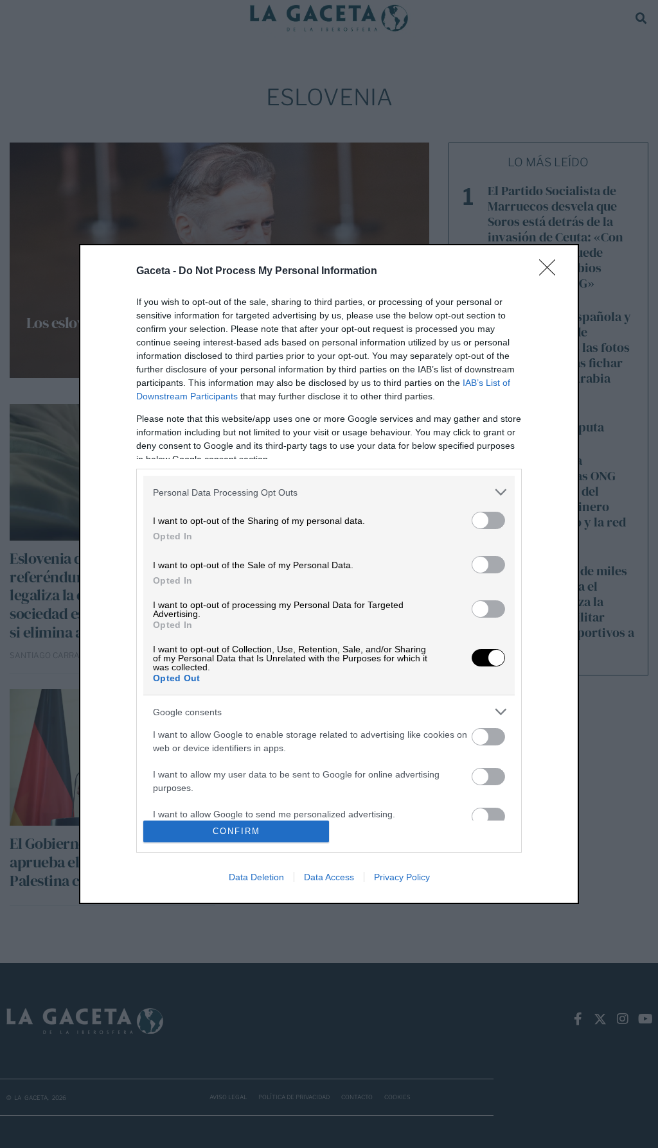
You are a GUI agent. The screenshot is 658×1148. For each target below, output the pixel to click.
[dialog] (329, 574)
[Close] (551, 271)
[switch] (488, 520)
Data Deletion (256, 877)
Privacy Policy (402, 877)
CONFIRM (236, 831)
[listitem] (329, 492)
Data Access (329, 877)
